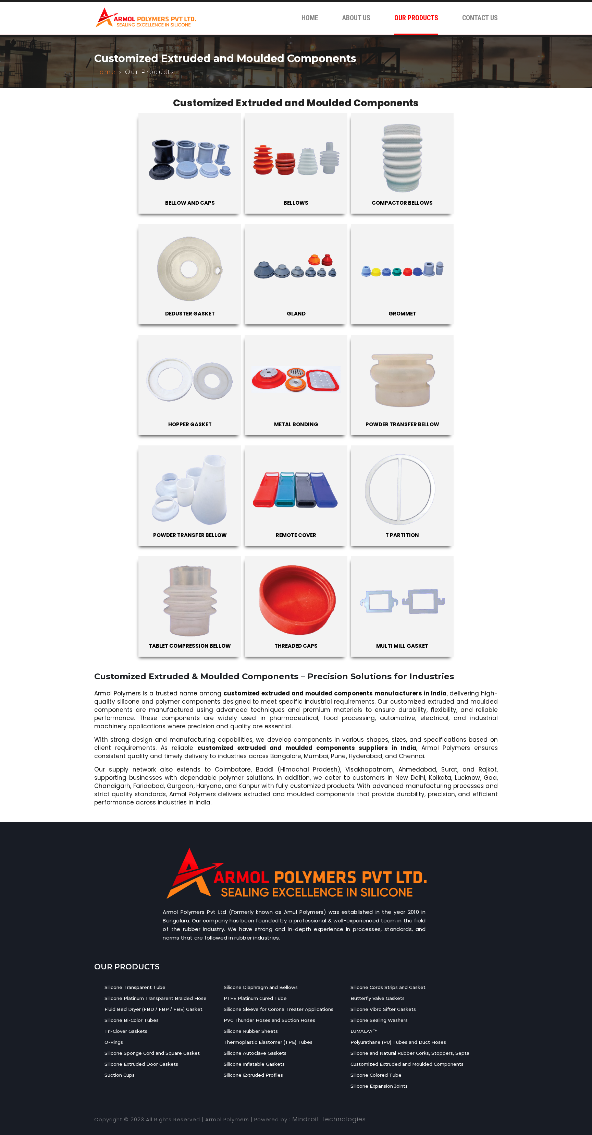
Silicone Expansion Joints (379, 1086)
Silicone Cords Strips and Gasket (388, 987)
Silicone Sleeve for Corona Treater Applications (278, 1009)
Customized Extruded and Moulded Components (407, 1064)
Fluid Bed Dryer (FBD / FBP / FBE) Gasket (153, 1009)
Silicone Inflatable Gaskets (254, 1064)
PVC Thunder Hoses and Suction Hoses (269, 1020)
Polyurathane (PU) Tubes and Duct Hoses (398, 1042)
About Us (356, 18)
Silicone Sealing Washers (379, 1020)
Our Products (416, 18)
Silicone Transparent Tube (134, 987)
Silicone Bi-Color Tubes (131, 1020)
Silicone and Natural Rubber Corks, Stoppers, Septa (409, 1053)
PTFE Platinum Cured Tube (255, 998)
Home (309, 18)
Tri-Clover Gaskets (125, 1031)
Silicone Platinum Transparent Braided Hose (155, 998)
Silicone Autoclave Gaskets (255, 1053)
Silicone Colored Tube (376, 1075)
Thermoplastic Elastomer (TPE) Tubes (268, 1042)
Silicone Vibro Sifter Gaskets (383, 1009)
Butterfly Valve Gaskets (377, 998)
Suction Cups (119, 1075)
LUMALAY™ (364, 1031)
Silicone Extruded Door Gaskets (141, 1064)
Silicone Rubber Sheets (251, 1031)
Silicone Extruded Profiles (253, 1075)
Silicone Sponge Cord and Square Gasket (152, 1053)
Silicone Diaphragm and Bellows (261, 987)
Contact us (480, 18)
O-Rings (113, 1042)
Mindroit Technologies (329, 1119)
